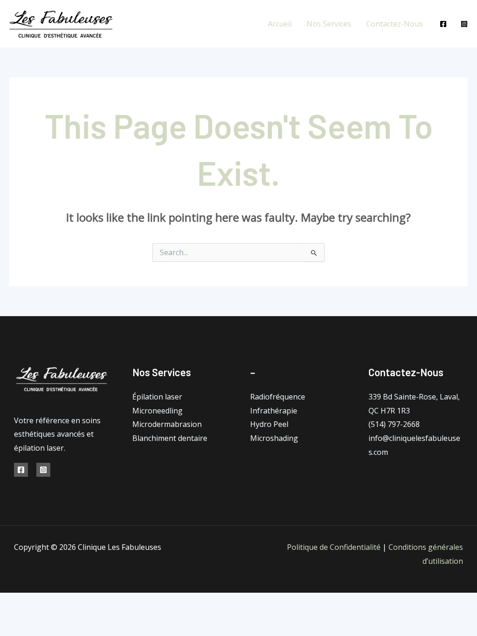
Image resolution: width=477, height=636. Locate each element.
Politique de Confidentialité (334, 547)
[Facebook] (443, 23)
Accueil (280, 24)
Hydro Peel (269, 424)
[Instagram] (464, 23)
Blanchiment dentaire (169, 438)
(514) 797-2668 (394, 424)
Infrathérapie (273, 411)
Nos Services (329, 24)
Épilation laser (157, 397)
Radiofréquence (277, 397)
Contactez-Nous (394, 24)
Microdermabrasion (167, 424)
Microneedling (157, 411)
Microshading (274, 438)
